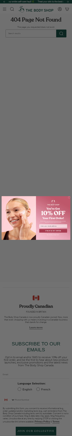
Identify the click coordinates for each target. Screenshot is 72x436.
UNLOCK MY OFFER (53, 231)
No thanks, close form (53, 234)
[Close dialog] (69, 197)
